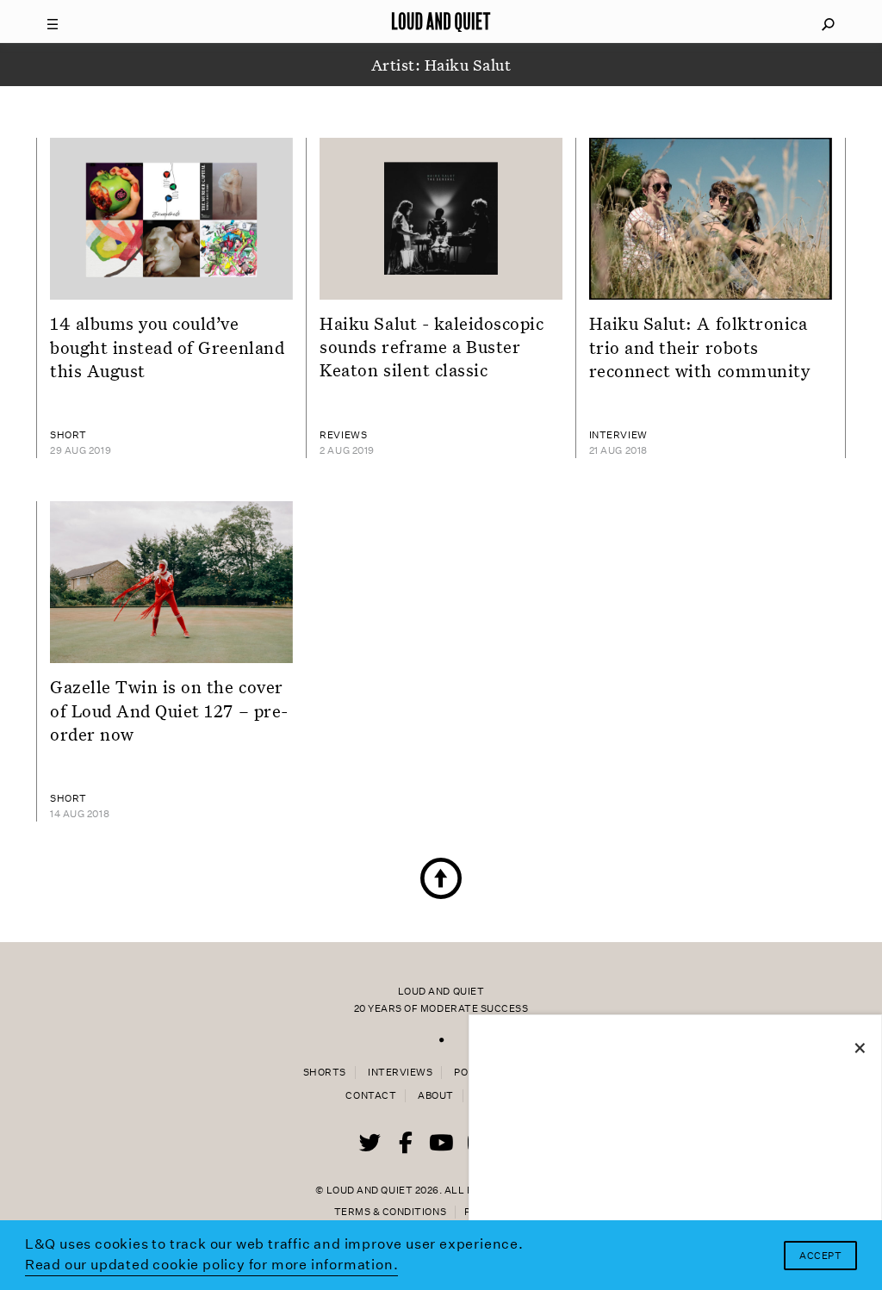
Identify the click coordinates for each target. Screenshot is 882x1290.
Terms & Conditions (390, 1212)
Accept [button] (820, 1256)
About (436, 1095)
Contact (370, 1095)
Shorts (324, 1072)
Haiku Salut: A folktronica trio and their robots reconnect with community (700, 346)
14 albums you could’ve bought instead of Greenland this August (167, 346)
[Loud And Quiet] (441, 21)
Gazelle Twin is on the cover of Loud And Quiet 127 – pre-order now (169, 710)
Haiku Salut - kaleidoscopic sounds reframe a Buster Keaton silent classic (431, 346)
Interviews (400, 1072)
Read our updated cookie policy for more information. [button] (212, 1264)
